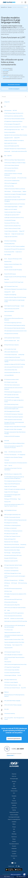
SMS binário (7, 596)
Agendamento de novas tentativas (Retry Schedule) (15, 135)
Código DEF (21, 231)
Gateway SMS (7, 291)
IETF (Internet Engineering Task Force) (12, 322)
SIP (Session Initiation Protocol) (11, 567)
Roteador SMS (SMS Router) (10, 558)
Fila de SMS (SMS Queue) (10, 274)
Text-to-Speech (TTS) (17, 644)
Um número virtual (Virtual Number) (12, 672)
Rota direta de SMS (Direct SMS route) (13, 555)
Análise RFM (17, 137)
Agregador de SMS (8, 137)
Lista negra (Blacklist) (9, 375)
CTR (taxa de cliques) (16, 191)
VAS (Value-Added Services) (10, 679)
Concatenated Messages (10, 220)
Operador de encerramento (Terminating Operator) (15, 462)
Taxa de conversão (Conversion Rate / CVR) (14, 639)
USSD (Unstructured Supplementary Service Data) (15, 664)
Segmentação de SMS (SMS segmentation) (14, 613)
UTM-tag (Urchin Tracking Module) (12, 667)
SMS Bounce (7, 583)
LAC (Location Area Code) (10, 349)
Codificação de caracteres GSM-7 (11, 214)
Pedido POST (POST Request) (11, 491)
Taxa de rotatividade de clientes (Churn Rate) (14, 642)
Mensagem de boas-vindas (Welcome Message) (15, 426)
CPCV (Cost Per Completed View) (11, 180)
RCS (14, 793)
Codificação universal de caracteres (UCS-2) (14, 217)
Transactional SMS (8, 647)
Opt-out (10, 465)
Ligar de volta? (10, 755)
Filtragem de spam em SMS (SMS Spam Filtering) (15, 276)
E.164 (5, 258)
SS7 (5, 610)
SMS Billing (21, 580)
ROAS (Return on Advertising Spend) (12, 525)
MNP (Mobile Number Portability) (11, 397)
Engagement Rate (8, 266)
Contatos (14, 853)
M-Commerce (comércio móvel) (11, 379)
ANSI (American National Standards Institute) (14, 118)
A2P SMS (15, 110)
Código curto (7, 233)
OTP (7, 76)
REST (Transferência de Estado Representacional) (15, 520)
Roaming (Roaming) (16, 552)
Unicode (19, 675)
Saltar (8, 610)
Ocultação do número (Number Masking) (13, 457)
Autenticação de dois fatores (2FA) (19, 151)
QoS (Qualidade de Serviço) (10, 510)
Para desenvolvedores (14, 843)
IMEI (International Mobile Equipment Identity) (14, 325)
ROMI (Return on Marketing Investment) (13, 530)
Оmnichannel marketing (9, 713)
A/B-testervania (7, 110)
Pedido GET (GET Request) (10, 486)
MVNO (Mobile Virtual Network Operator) (13, 416)
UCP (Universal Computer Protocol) (12, 651)
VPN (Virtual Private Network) (10, 685)
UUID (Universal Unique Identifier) (11, 669)
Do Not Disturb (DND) (9, 251)
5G (5, 106)
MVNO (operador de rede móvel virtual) (13, 419)
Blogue (14, 839)
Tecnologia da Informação (14, 817)
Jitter (18, 340)
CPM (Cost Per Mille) (9, 186)
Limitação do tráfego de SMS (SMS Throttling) (14, 364)
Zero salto (6, 709)
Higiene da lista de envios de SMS (11, 308)
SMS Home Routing (22, 583)
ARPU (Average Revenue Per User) (12, 129)
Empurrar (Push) (7, 261)
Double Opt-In (18, 251)
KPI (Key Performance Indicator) (11, 344)
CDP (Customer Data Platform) (11, 168)
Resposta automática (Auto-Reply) (12, 549)
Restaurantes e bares (14, 812)
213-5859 (17, 749)
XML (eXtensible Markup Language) (12, 700)
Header (22, 305)
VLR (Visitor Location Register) (11, 682)
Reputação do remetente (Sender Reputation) (14, 547)
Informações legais (14, 778)
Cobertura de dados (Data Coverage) (12, 212)
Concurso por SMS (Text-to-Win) (11, 223)
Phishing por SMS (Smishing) (10, 498)
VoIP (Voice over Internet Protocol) (12, 687)
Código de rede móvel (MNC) (10, 236)
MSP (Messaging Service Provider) (12, 411)
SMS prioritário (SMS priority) (10, 602)
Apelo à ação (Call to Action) (10, 143)
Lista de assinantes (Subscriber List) (12, 372)
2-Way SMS (7, 101)
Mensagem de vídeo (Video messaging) (13, 429)
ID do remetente (8, 315)
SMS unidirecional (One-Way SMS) (12, 604)
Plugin (19, 498)
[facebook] (16, 866)
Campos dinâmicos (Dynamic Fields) (12, 196)
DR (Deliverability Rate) (9, 243)
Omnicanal (6, 460)
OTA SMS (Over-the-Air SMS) (15, 451)
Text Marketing (7, 644)
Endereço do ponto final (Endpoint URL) (13, 264)
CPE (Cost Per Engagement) (10, 183)
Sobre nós (14, 776)
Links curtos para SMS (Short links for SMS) (13, 367)
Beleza (14, 824)
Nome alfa (6, 440)
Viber (20, 685)
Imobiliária (14, 821)
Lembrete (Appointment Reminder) (12, 357)
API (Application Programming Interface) (13, 121)
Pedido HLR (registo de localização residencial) (14, 489)
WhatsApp (14, 788)
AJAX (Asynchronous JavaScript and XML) (13, 115)
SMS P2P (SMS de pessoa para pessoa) (13, 588)
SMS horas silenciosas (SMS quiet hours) (13, 599)
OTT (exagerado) (21, 454)
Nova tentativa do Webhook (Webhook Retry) (14, 443)
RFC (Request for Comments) (10, 522)
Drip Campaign (7, 254)
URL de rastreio (7, 661)
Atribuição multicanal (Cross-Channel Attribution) (15, 148)
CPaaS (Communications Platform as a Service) (14, 188)
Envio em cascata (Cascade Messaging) (13, 269)
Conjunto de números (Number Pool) (12, 225)
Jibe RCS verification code (10, 340)
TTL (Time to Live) (8, 629)
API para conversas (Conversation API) (12, 126)
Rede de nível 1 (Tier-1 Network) (11, 541)
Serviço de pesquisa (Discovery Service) (13, 615)
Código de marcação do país (17, 233)
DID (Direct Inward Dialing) (10, 240)
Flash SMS (6, 279)
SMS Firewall (14, 583)
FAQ (14, 858)
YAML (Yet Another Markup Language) (12, 704)
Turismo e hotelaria (14, 814)
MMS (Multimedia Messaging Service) (12, 391)
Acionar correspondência (9, 132)
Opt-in (5, 465)
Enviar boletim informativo (14, 84)
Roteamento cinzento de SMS (11, 560)
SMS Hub (6, 585)
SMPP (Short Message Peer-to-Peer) (12, 573)
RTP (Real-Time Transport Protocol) (12, 536)
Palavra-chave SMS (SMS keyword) (12, 483)
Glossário (10, 7)
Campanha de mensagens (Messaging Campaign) (15, 194)
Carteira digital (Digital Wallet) (11, 206)
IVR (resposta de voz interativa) (11, 333)
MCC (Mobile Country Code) (10, 382)
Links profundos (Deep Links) (10, 369)
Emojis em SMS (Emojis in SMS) (15, 258)
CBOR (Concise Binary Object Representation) (14, 159)
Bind (5, 155)
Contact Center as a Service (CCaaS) (12, 228)
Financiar (14, 800)
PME (14, 798)
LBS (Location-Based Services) (11, 351)
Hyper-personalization (9, 311)
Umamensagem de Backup (10, 675)
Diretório (14, 841)
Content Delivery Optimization (11, 231)
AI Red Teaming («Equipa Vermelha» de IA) (13, 113)
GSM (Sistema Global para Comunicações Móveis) (15, 289)
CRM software (7, 191)
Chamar (8, 876)
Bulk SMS (9, 155)
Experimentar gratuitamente (14, 738)
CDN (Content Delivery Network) (11, 165)
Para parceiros (14, 855)
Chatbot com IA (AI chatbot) (10, 209)
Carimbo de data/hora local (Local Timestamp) (14, 203)
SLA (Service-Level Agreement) (11, 570)
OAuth (5, 451)
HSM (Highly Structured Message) (12, 305)
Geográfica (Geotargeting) (10, 294)
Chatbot (20, 206)
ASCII (22, 129)
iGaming (14, 810)
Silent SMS (6, 618)
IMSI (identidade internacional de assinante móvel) (15, 330)
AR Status (25, 126)
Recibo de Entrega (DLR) (9, 539)
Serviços (14, 781)
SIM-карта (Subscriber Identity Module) (13, 565)
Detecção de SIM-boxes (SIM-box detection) (14, 249)
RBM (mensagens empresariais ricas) (12, 514)
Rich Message (7, 552)
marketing (6, 70)
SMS (4, 76)
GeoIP (13, 291)
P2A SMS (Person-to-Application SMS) (13, 474)
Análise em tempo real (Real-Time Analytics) (14, 140)
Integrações (14, 848)
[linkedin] (19, 866)
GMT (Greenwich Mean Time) (11, 286)
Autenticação (7, 151)
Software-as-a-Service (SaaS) (16, 618)
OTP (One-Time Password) (10, 454)
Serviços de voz (14, 790)
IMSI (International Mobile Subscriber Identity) (14, 328)
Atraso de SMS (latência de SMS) (11, 145)
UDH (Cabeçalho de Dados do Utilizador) (13, 654)
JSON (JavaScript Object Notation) (12, 337)
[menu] (25, 2)
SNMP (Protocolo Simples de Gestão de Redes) (15, 607)
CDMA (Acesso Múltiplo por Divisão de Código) (14, 162)
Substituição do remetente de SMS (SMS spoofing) (15, 621)
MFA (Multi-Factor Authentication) (12, 384)
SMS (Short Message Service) (11, 580)
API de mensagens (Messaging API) (12, 124)
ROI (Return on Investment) (10, 528)
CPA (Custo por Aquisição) (10, 177)
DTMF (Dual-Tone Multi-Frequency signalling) (14, 246)
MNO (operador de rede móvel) (11, 394)
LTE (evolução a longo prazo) (10, 354)
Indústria (14, 805)
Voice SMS (23, 687)
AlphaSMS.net (4, 7)
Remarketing (23, 544)
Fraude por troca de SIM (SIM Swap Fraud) (13, 282)
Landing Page (21, 354)
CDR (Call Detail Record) (9, 170)
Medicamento (14, 803)
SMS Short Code (8, 591)
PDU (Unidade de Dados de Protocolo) (12, 481)
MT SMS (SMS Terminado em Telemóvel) (13, 414)
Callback (24, 191)
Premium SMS (7, 501)
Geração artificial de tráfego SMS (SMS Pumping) (15, 297)
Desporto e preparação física (14, 819)
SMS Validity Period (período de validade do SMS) (15, 593)
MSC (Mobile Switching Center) (11, 404)
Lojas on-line (14, 807)
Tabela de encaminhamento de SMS (12, 632)
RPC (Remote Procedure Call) (11, 533)
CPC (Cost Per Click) (21, 177)
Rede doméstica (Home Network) (11, 544)
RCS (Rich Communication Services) (12, 517)
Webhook (6, 692)
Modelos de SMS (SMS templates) (12, 436)
